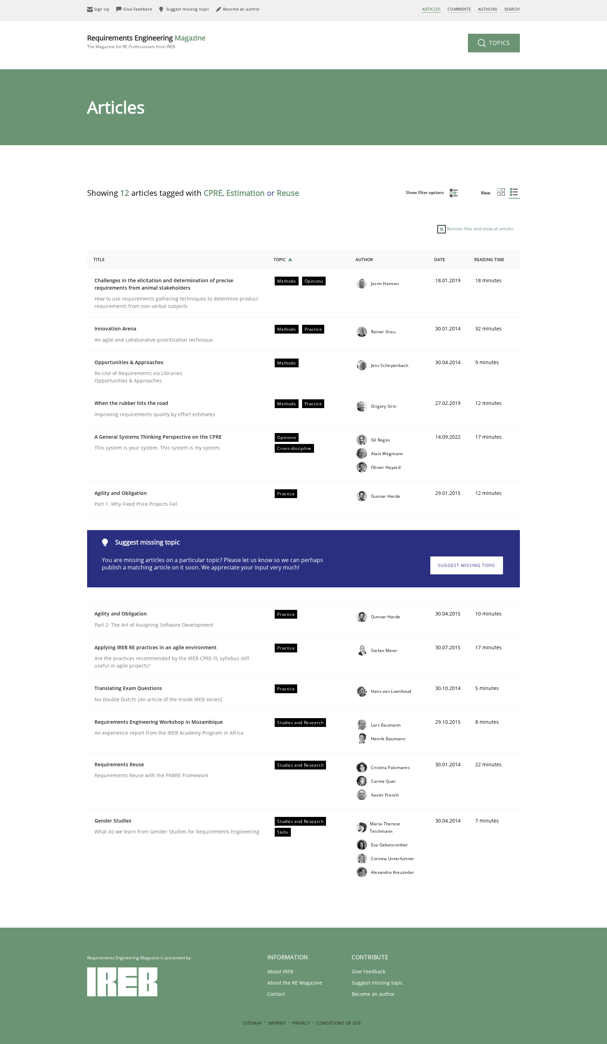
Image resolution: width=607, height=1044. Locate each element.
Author (364, 260)
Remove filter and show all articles (480, 229)
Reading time (489, 260)
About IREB (280, 971)
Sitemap (252, 1023)
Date (439, 260)
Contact (276, 994)
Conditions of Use (338, 1023)
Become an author (373, 994)
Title (99, 260)
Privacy (301, 1023)
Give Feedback (368, 971)
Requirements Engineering (146, 41)
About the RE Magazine (294, 982)
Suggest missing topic (467, 565)
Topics (498, 43)
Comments (459, 9)
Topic (280, 260)
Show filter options (425, 192)
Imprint (277, 1023)
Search (512, 9)
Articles (431, 9)
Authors (487, 9)
